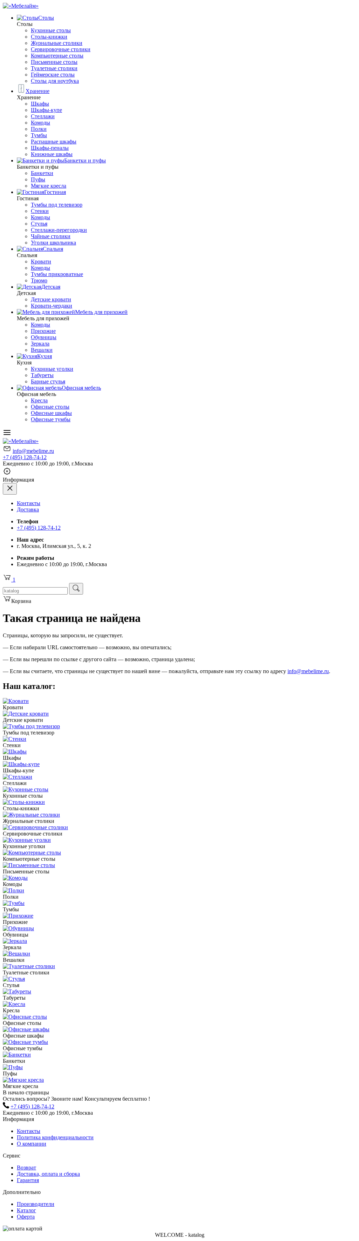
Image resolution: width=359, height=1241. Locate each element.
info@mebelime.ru (33, 451)
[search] (76, 589)
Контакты (28, 503)
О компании (31, 1144)
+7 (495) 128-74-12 (25, 457)
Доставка (28, 509)
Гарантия (28, 1180)
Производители (35, 1204)
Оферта (26, 1217)
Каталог (26, 1210)
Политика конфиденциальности (55, 1137)
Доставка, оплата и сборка (48, 1174)
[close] (10, 489)
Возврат (26, 1167)
